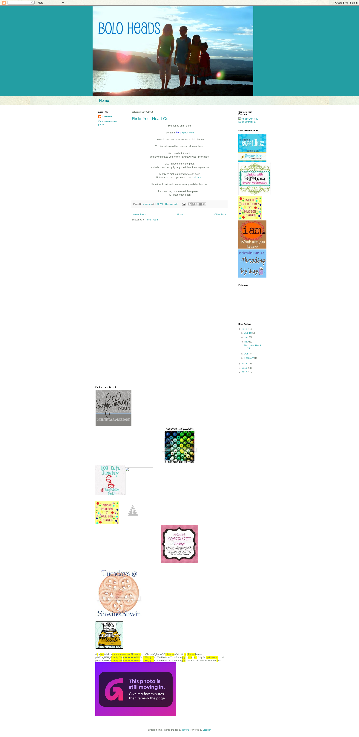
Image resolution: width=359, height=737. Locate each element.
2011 (245, 368)
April (247, 353)
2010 (245, 372)
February (249, 358)
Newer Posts (139, 214)
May (246, 341)
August (248, 333)
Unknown (107, 116)
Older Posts (220, 214)
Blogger (207, 730)
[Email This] (190, 204)
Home (104, 100)
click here (197, 177)
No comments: (172, 204)
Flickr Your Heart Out (151, 118)
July (246, 337)
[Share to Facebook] (200, 204)
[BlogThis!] (193, 204)
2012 (245, 363)
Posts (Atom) (152, 219)
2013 (245, 329)
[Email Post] (183, 204)
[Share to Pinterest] (204, 204)
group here (188, 132)
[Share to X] (197, 204)
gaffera (185, 730)
